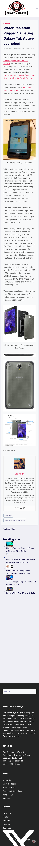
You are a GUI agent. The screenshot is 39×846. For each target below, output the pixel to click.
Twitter (6, 817)
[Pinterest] (24, 508)
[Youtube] (21, 508)
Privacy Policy (9, 787)
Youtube (6, 821)
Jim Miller (9, 49)
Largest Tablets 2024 (12, 764)
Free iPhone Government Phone (16, 755)
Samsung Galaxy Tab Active (14, 520)
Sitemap (6, 798)
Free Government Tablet (13, 752)
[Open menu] (37, 8)
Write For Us (8, 795)
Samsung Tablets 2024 (13, 761)
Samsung (8, 515)
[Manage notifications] (34, 841)
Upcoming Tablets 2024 (13, 758)
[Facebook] (15, 508)
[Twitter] (18, 508)
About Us (7, 780)
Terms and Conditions (12, 791)
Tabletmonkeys (9, 713)
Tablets (6, 24)
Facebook (7, 813)
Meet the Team (9, 784)
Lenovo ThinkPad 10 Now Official (20, 593)
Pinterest (6, 824)
